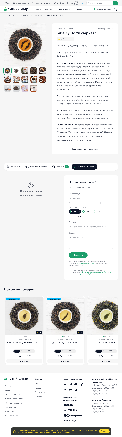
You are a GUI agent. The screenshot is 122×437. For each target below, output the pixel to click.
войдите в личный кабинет (86, 263)
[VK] (65, 384)
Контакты (9, 411)
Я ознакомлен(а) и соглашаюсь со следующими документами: (92, 272)
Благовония (63, 9)
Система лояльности (14, 399)
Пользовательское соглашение (93, 272)
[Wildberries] (70, 410)
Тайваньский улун (65, 28)
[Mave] (70, 389)
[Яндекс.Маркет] (73, 415)
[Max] (76, 389)
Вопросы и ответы (86, 166)
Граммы (16, 351)
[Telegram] (70, 384)
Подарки (78, 9)
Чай (37, 9)
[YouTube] (76, 384)
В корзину (24, 361)
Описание (15, 166)
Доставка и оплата (38, 166)
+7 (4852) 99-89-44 (99, 409)
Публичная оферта (94, 274)
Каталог (38, 379)
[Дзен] (65, 389)
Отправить (78, 255)
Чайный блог (11, 407)
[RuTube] (81, 384)
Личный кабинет (104, 9)
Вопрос (72, 233)
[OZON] (68, 405)
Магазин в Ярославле (102, 400)
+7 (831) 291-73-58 (99, 391)
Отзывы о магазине (13, 403)
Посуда (48, 9)
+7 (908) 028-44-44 (99, 412)
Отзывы (61, 166)
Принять (104, 431)
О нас (7, 390)
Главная (8, 386)
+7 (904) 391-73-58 (99, 394)
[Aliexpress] (70, 420)
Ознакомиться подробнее (61, 432)
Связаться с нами (12, 416)
